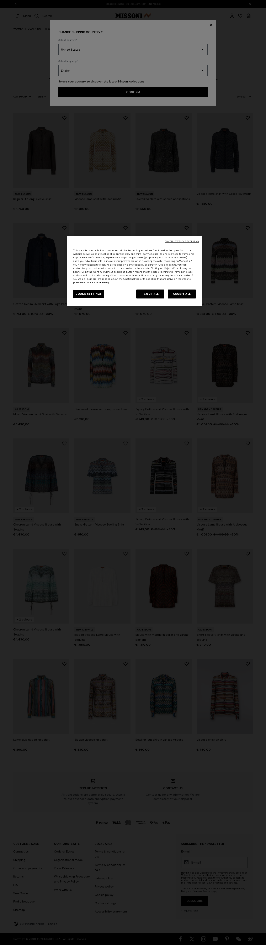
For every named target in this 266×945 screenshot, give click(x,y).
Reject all (150, 294)
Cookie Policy (100, 282)
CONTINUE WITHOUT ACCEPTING (182, 241)
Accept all (182, 294)
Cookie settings (88, 294)
